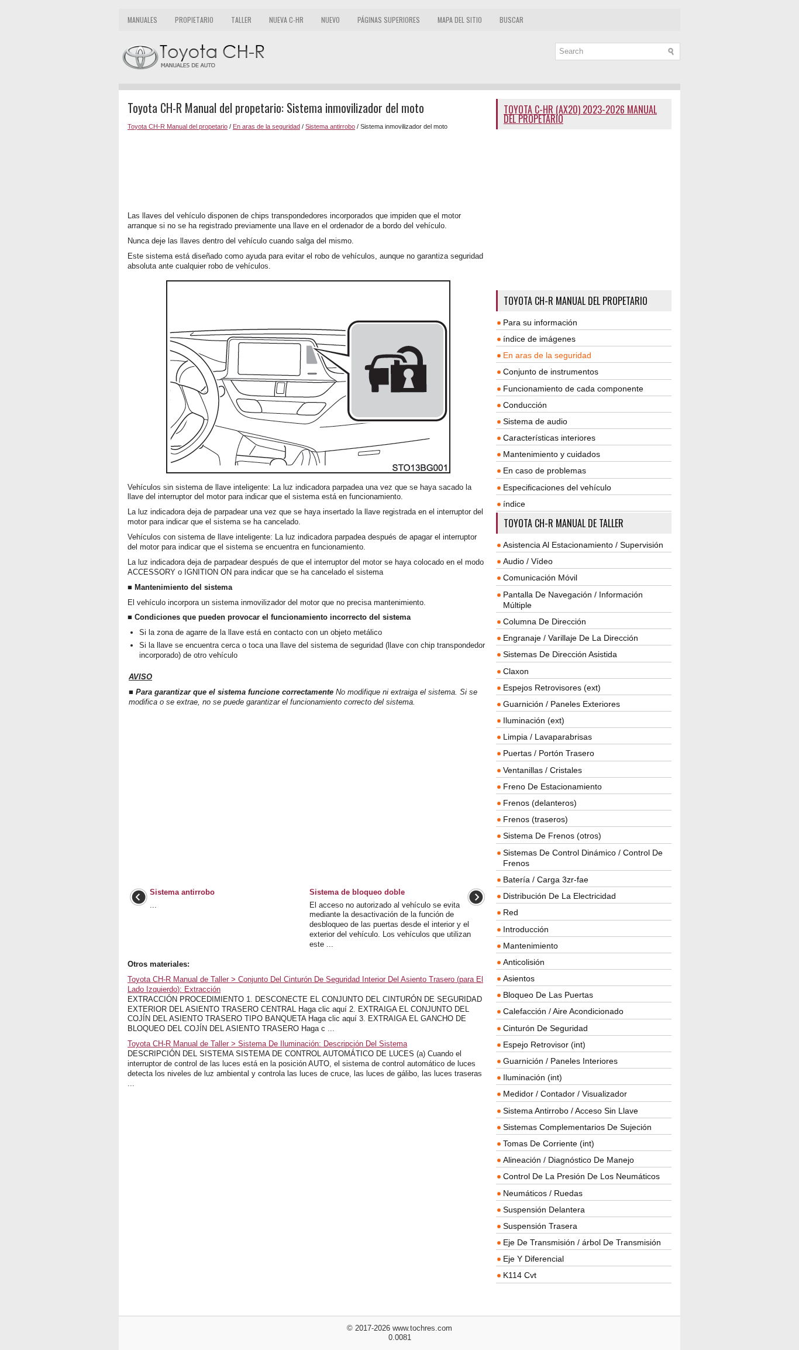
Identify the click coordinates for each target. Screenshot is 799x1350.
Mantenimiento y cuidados (551, 454)
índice (514, 504)
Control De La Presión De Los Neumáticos (581, 1176)
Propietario (194, 20)
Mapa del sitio (460, 20)
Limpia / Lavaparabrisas (547, 736)
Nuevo (330, 20)
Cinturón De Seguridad (545, 1028)
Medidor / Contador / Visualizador (565, 1093)
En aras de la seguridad (266, 126)
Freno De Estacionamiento (552, 786)
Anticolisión (524, 962)
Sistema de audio (535, 421)
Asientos (519, 978)
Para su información (540, 322)
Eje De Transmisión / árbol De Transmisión (582, 1242)
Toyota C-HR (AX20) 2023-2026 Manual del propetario (580, 114)
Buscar (512, 20)
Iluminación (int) (532, 1077)
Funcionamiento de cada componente (573, 388)
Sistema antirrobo (330, 126)
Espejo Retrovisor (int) (544, 1044)
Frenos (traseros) (535, 819)
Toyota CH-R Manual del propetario (178, 126)
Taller (241, 20)
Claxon (516, 671)
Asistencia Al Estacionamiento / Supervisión (583, 544)
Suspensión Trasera (540, 1226)
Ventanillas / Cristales (542, 770)
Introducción (526, 929)
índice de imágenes (539, 338)
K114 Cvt (519, 1275)
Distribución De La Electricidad (559, 896)
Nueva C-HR (286, 20)
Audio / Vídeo (528, 561)
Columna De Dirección (544, 621)
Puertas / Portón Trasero (548, 753)
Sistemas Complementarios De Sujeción (577, 1127)
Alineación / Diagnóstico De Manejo (568, 1159)
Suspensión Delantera (544, 1209)
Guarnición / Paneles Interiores (560, 1061)
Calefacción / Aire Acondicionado (563, 1011)
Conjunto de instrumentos (550, 371)
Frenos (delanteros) (540, 803)
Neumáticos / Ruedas (543, 1193)
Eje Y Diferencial (533, 1258)
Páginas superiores (388, 20)
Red (510, 912)
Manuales (142, 20)
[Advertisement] (307, 171)
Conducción (525, 405)
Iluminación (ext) (533, 720)
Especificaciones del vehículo (557, 487)
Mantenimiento (530, 945)
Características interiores (549, 437)
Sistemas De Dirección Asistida (560, 654)
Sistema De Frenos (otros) (552, 835)
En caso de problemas (544, 470)
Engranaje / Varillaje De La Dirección (570, 638)
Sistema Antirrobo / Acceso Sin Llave (570, 1110)
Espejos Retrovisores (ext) (552, 687)
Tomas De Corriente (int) (548, 1143)
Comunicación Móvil (540, 577)
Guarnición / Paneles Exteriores (561, 704)
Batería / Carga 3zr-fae (545, 879)
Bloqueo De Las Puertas (548, 994)
